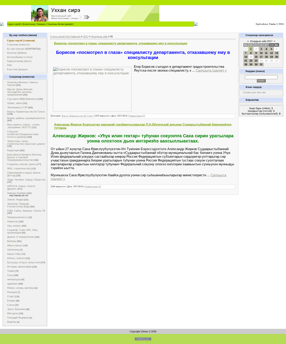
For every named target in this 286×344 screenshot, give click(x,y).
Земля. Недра (15, 199)
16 (256, 56)
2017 (85, 36)
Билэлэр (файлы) (17, 52)
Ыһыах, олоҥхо (16, 258)
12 (271, 53)
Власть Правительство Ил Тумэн (26, 111)
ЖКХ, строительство (18, 168)
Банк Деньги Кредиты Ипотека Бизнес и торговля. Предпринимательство (24, 157)
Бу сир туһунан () (24, 48)
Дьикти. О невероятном (20, 237)
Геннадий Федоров (17, 317)
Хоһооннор (13, 249)
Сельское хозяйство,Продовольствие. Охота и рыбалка (23, 134)
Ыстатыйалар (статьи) (20, 57)
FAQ (9, 65)
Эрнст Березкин (16, 309)
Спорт (10, 296)
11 (266, 53)
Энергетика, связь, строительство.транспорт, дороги (26, 142)
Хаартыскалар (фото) (19, 61)
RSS (281, 24)
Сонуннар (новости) (18, 44)
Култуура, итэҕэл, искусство (23, 262)
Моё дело (12, 313)
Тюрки (10, 271)
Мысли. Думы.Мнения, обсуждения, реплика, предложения (20, 92)
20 (276, 56)
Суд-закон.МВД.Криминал (21, 99)
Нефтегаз (12, 221)
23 (256, 60)
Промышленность (17, 217)
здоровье (12, 283)
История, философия (19, 266)
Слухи (10, 305)
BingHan (11, 322)
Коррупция (13, 150)
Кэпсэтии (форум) (17, 69)
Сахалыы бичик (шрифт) (60, 24)
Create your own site (254, 92)
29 (251, 64)
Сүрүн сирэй (14, 24)
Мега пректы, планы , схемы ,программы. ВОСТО (23, 126)
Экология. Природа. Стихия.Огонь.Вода (18, 205)
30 (256, 64)
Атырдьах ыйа (99, 36)
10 (261, 53)
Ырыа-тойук (14, 254)
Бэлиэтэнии (29, 24)
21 (245, 60)
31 (261, 64)
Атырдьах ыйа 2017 (261, 41)
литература (13, 279)
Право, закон (14, 103)
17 (261, 56)
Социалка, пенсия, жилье (21, 164)
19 (271, 56)
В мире (11, 300)
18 (266, 56)
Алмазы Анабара (16, 193)
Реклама (12, 292)
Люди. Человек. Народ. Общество (26, 179)
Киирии (41, 24)
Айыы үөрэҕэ (14, 245)
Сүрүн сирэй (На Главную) (65, 36)
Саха (10, 275)
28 (245, 64)
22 (251, 60)
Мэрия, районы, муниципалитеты (26, 118)
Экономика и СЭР (17, 107)
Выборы (11, 241)
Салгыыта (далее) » (211, 70)
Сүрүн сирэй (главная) (21, 40)
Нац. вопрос (14, 225)
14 (245, 56)
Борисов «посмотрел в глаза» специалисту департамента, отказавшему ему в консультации (120, 43)
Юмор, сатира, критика (20, 288)
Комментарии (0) (137, 116)
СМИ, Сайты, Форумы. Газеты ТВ (26, 210)
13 (276, 53)
